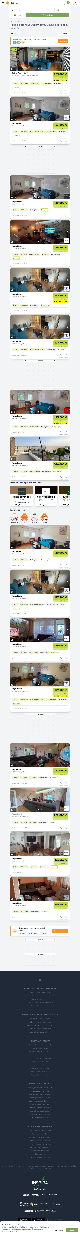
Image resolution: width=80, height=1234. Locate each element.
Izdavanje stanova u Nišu (40, 1091)
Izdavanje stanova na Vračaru (40, 1029)
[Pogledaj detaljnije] (40, 59)
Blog (4, 1166)
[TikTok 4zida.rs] (56, 1220)
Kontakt (21, 1166)
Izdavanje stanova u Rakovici (40, 1032)
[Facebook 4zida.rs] (47, 1220)
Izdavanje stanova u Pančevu (40, 1108)
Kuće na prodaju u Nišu (40, 1134)
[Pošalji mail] (60, 1220)
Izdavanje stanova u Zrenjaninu (40, 1101)
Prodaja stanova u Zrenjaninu (40, 1058)
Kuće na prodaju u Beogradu (40, 1147)
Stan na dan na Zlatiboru (40, 1118)
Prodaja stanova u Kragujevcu (40, 1051)
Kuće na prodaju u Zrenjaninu (40, 1144)
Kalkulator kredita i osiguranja (40, 1157)
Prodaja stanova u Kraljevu (40, 1075)
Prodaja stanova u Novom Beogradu (40, 1003)
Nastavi (72, 1230)
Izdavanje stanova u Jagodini (40, 1111)
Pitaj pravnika (40, 1154)
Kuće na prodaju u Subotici (40, 1141)
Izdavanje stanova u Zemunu (40, 1022)
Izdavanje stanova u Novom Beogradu (40, 1025)
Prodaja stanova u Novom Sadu (40, 1045)
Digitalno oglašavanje (36, 1166)
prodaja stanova (19, 21)
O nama (11, 1166)
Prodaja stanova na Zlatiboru (40, 1072)
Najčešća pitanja (34, 1168)
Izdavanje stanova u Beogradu (40, 1019)
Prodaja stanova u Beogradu (40, 992)
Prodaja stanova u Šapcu (40, 1062)
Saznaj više (59, 1230)
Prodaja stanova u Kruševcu (40, 1065)
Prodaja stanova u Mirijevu (40, 1006)
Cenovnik (51, 1166)
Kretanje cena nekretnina (40, 1151)
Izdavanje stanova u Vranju (40, 1114)
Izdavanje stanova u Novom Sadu (40, 1088)
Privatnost (48, 1168)
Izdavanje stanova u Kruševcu (40, 1104)
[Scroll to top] (40, 979)
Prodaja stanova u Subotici (40, 1055)
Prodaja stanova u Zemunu (40, 999)
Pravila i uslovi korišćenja (68, 1166)
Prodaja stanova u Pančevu (40, 1068)
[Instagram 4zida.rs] (52, 1220)
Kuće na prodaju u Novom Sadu (40, 1131)
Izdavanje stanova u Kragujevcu (40, 1094)
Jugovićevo (31, 21)
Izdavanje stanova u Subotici (40, 1098)
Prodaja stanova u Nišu (40, 1048)
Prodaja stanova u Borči (40, 996)
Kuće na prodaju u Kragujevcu (40, 1137)
